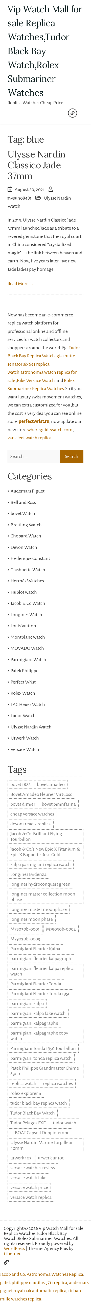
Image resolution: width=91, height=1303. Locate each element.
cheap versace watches (32, 814)
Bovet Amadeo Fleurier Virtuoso (41, 794)
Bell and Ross (23, 502)
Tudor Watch (23, 715)
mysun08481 (19, 198)
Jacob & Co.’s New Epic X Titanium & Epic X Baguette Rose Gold (45, 852)
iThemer (12, 1253)
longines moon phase (31, 919)
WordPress (14, 1248)
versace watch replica (31, 1197)
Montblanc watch (28, 637)
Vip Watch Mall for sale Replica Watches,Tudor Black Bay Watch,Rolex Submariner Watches (45, 50)
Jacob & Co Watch (28, 603)
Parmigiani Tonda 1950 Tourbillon (43, 1048)
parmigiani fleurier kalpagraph (40, 958)
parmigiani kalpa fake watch (38, 1013)
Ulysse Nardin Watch (31, 726)
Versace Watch (25, 749)
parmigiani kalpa (27, 1003)
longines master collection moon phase (42, 896)
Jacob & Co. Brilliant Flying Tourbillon (36, 836)
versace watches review (32, 1167)
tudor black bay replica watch (38, 1103)
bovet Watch (23, 513)
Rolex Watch (23, 693)
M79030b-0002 (61, 929)
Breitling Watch (26, 524)
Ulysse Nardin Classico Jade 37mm (36, 165)
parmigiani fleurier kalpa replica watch (42, 971)
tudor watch (64, 1122)
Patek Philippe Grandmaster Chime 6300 (44, 1071)
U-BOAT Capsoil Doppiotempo (40, 1132)
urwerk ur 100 (51, 1157)
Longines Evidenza (28, 874)
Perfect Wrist (23, 682)
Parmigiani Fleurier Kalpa (35, 948)
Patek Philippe (24, 670)
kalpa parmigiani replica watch (40, 864)
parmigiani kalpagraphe (34, 1023)
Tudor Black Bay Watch (32, 1113)
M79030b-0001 (25, 929)
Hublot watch (24, 592)
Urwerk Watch (25, 738)
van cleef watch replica (30, 437)
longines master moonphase (38, 909)
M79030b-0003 (25, 938)
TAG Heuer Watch (28, 704)
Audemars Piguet (27, 491)
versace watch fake (28, 1177)
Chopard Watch (26, 535)
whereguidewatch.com (50, 429)
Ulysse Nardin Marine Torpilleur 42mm (41, 1145)
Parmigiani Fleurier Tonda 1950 (40, 993)
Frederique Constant (30, 558)
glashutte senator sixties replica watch (41, 364)
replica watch (23, 1083)
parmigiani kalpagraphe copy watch (39, 1035)
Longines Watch (26, 614)
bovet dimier (22, 804)
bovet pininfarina (59, 804)
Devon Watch (24, 547)
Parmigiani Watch (28, 659)
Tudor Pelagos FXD (28, 1122)
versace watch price (29, 1187)
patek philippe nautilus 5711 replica (33, 1282)
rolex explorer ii (25, 1093)
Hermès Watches (27, 580)
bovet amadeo (51, 784)
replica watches (58, 1083)
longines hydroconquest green (40, 884)
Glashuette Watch (28, 569)
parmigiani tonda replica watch (41, 1058)
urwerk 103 (21, 1157)
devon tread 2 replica (30, 823)
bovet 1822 (20, 784)
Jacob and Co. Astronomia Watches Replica (41, 1274)
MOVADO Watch (27, 648)
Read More (21, 283)
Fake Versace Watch (36, 380)
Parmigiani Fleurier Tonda (35, 983)
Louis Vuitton (23, 625)
